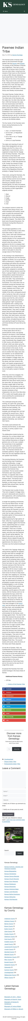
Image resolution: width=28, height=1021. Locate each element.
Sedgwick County (9, 965)
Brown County (8, 926)
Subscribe (16, 749)
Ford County (8, 939)
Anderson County (9, 918)
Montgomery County (10, 957)
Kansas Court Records (11, 881)
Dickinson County (9, 936)
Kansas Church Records (11, 879)
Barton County (8, 924)
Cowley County (9, 934)
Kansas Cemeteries (10, 874)
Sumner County (9, 970)
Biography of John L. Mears (12, 997)
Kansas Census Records (11, 876)
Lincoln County (8, 949)
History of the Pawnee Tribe (16, 684)
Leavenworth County (10, 947)
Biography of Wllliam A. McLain (13, 1009)
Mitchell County (9, 954)
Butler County (8, 929)
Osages (22, 63)
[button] (24, 11)
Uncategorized (8, 759)
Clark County (8, 931)
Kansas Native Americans (12, 894)
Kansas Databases (10, 884)
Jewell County (8, 944)
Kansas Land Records (11, 892)
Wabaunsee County (10, 975)
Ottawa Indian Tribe (10, 761)
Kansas (14, 63)
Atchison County (9, 921)
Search (6, 850)
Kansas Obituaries (9, 897)
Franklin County (9, 941)
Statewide (7, 967)
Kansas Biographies (10, 871)
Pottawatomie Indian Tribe (12, 764)
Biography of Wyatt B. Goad (12, 999)
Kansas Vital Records (10, 899)
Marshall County (9, 952)
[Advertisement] (14, 28)
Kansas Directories (10, 886)
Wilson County (8, 977)
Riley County (8, 959)
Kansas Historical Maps (11, 889)
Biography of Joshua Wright (12, 1006)
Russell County (8, 962)
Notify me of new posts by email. (13, 809)
